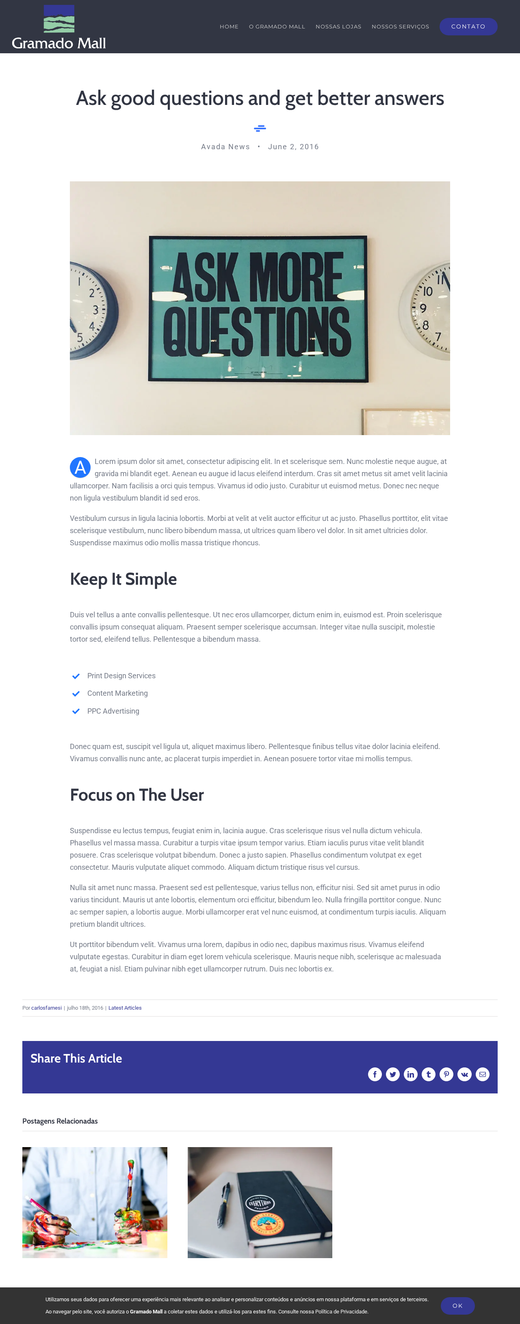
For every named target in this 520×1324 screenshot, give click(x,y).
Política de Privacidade (341, 1312)
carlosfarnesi (46, 1008)
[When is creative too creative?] (94, 1202)
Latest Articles (125, 1008)
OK (458, 1305)
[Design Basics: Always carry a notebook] (260, 1202)
